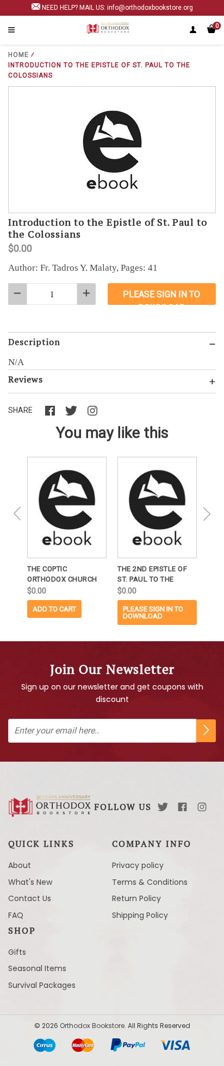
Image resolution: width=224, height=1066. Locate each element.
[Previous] (17, 514)
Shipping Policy (140, 915)
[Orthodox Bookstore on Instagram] (202, 807)
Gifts (17, 952)
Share (20, 410)
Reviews (25, 379)
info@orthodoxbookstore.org (150, 7)
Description (34, 342)
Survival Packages (42, 985)
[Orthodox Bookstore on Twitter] (163, 807)
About (19, 865)
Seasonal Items (37, 968)
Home (18, 55)
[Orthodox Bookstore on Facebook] (182, 807)
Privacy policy (138, 865)
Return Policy (136, 898)
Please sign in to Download (153, 612)
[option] (67, 537)
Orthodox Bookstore (92, 1025)
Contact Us (29, 898)
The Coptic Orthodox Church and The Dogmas (62, 574)
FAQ (15, 915)
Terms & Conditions (150, 882)
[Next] (206, 514)
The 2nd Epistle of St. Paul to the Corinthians (152, 574)
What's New (30, 882)
